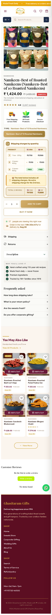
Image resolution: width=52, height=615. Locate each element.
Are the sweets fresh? (26, 308)
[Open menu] (5, 11)
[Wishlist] (41, 11)
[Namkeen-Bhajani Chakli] (38, 405)
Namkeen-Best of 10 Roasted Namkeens (24, 134)
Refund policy (10, 571)
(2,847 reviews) (29, 105)
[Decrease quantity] (6, 204)
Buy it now (26, 212)
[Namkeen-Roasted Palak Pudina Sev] (38, 364)
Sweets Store (10, 535)
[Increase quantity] (17, 204)
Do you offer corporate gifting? (26, 314)
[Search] (35, 11)
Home (6, 531)
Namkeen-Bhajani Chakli (36, 422)
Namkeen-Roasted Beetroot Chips (12, 381)
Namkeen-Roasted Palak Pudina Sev (36, 381)
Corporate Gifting (12, 539)
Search (7, 563)
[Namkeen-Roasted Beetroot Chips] (14, 364)
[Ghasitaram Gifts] (20, 11)
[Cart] (47, 11)
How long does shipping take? (26, 295)
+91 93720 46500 (12, 590)
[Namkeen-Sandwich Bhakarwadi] (14, 405)
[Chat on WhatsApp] (46, 488)
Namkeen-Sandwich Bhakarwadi (12, 422)
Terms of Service (11, 567)
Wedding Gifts (10, 543)
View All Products (10, 348)
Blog (6, 552)
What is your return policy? (26, 301)
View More (27, 446)
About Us (8, 547)
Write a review (26, 478)
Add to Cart (15, 372)
